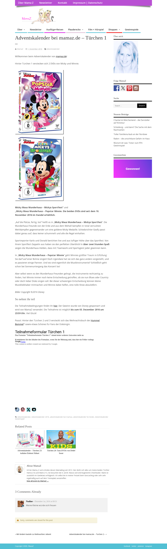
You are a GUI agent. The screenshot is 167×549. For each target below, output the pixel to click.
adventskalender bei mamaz (61, 417)
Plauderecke (74, 29)
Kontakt (62, 2)
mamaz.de (61, 56)
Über (19, 29)
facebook (127, 546)
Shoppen (112, 29)
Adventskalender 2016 (40, 417)
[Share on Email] (34, 409)
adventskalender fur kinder (83, 417)
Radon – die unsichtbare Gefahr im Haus (132, 138)
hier (55, 305)
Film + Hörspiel (96, 29)
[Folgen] (116, 88)
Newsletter (45, 2)
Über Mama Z (25, 2)
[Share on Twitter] (28, 409)
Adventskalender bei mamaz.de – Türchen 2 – (87, 534)
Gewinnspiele (131, 29)
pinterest (141, 546)
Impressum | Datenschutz (87, 2)
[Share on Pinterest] (23, 409)
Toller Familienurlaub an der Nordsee (130, 134)
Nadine (29, 501)
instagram (148, 546)
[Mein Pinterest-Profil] (129, 88)
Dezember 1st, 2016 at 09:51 (46, 501)
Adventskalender (53, 49)
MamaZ (20, 49)
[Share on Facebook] (17, 409)
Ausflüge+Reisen (54, 29)
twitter (134, 546)
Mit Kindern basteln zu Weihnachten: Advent (33, 534)
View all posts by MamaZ (38, 481)
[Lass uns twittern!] (123, 88)
